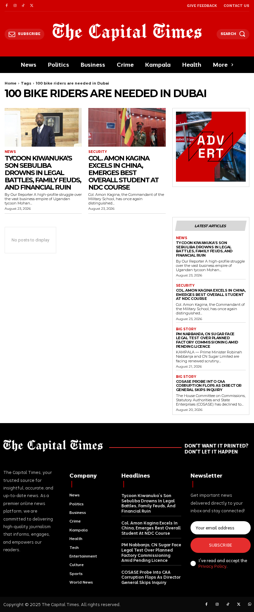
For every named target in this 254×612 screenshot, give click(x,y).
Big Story (186, 329)
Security (97, 152)
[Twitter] (31, 5)
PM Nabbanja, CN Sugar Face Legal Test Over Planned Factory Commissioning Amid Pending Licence (207, 340)
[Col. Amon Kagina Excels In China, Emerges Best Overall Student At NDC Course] (126, 127)
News (10, 152)
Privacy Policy (212, 566)
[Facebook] (6, 5)
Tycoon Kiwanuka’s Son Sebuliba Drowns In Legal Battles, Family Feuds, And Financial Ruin (43, 172)
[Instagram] (14, 5)
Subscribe (220, 545)
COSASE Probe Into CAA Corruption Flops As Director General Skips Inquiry (208, 385)
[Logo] (127, 32)
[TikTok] (23, 5)
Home (11, 83)
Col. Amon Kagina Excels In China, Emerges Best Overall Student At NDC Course (123, 172)
